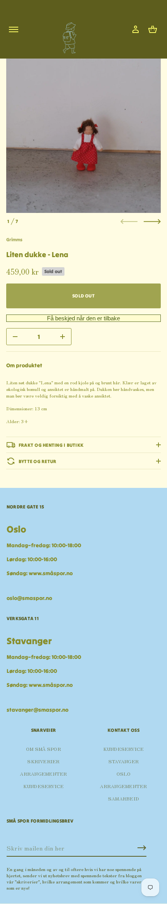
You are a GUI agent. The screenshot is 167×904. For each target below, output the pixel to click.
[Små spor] (67, 35)
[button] (152, 29)
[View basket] (152, 29)
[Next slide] (152, 221)
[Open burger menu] (13, 29)
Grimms (14, 239)
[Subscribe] (141, 847)
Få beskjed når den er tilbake (83, 318)
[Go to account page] (135, 29)
